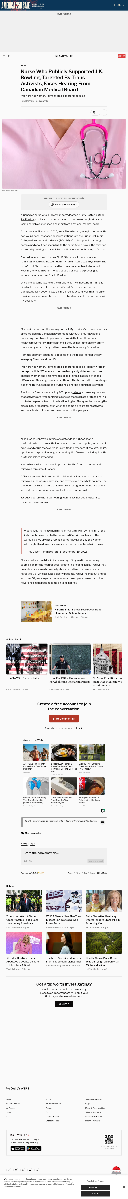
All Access (10, 1108)
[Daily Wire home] (64, 56)
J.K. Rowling (28, 219)
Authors (49, 1108)
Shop (8, 1112)
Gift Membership (53, 1121)
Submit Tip (64, 1004)
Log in (79, 728)
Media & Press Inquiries (95, 1108)
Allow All (95, 1194)
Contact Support (53, 1116)
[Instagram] (22, 1170)
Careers (49, 1112)
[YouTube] (29, 1170)
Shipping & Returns (93, 1112)
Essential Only (95, 1187)
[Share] (104, 112)
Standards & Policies (93, 1116)
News (8, 1099)
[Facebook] (8, 1170)
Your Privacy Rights (93, 1099)
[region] (64, 1187)
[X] (15, 1170)
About (48, 1099)
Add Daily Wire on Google (66, 204)
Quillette (95, 261)
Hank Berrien (27, 101)
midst (99, 245)
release (76, 392)
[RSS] (36, 1170)
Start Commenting (64, 718)
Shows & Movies (13, 1104)
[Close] (124, 1187)
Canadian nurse (32, 214)
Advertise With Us (53, 1104)
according (60, 564)
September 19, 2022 (75, 551)
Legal (87, 1104)
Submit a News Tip (93, 1121)
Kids (8, 1116)
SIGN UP (121, 56)
